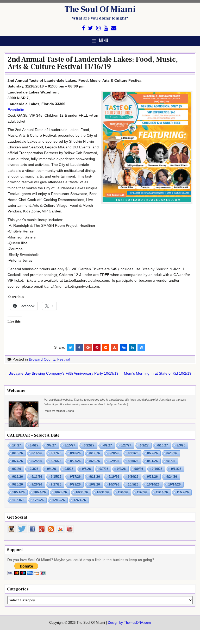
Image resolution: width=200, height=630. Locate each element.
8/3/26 (181, 445)
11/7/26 (142, 492)
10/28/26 (60, 492)
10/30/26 (82, 492)
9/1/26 (170, 461)
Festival (63, 359)
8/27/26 (75, 461)
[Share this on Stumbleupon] (114, 347)
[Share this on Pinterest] (97, 347)
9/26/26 (37, 484)
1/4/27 (16, 445)
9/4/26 (51, 469)
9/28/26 (75, 484)
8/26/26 (56, 461)
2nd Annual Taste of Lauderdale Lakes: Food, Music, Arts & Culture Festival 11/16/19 (93, 63)
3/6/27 (34, 445)
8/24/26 (17, 461)
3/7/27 (51, 445)
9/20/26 (133, 476)
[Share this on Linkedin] (132, 347)
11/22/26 (183, 492)
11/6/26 (123, 492)
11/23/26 (18, 500)
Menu (103, 40)
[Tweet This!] (70, 347)
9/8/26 (121, 469)
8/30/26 (133, 461)
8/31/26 (152, 461)
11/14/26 (162, 492)
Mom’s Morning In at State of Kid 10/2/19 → (160, 373)
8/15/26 (17, 453)
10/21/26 (18, 492)
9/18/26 (94, 476)
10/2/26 (94, 484)
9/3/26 (34, 469)
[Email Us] (113, 28)
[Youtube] (106, 28)
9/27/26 (56, 484)
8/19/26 (94, 453)
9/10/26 (157, 469)
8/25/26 (37, 461)
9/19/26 (114, 476)
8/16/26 (37, 453)
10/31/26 (103, 492)
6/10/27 (162, 445)
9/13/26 (37, 476)
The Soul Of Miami (100, 9)
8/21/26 (133, 453)
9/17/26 (75, 476)
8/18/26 (75, 453)
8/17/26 (56, 453)
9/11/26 (176, 469)
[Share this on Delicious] (141, 347)
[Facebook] (83, 28)
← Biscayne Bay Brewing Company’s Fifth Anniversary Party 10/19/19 (61, 373)
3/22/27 (89, 445)
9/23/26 (152, 476)
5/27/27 (126, 445)
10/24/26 (39, 492)
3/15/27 (70, 445)
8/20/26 (114, 453)
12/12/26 (58, 500)
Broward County (42, 359)
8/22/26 (152, 453)
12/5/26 (38, 500)
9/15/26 (56, 476)
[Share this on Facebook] (79, 347)
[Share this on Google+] (88, 347)
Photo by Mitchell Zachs (59, 410)
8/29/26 (114, 461)
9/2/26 (16, 469)
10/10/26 (153, 484)
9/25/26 (17, 484)
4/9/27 (107, 445)
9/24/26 (171, 476)
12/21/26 (79, 500)
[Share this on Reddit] (105, 347)
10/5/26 (133, 484)
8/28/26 (94, 461)
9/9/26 (138, 469)
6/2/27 (144, 445)
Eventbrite (16, 110)
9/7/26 (103, 469)
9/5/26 (69, 469)
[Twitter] (90, 28)
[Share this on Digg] (123, 347)
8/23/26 (171, 453)
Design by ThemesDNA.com (129, 623)
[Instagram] (98, 28)
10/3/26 (114, 484)
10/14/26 (174, 484)
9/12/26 (17, 476)
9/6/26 (86, 469)
